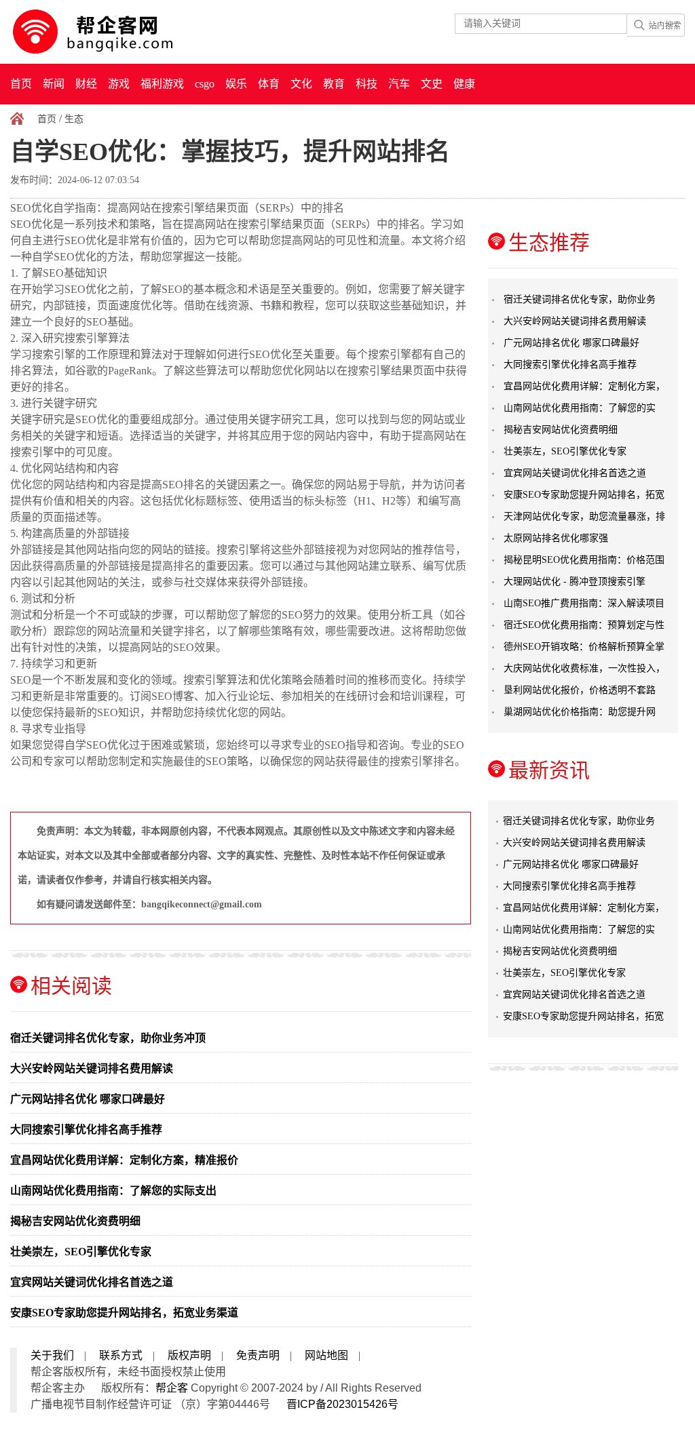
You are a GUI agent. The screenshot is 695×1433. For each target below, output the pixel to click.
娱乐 (236, 84)
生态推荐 (549, 242)
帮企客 (171, 1388)
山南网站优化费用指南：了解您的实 (580, 408)
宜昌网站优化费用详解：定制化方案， (584, 386)
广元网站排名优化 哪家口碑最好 (87, 1099)
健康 (464, 84)
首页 (21, 84)
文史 (432, 84)
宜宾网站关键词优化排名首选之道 (91, 1282)
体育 (269, 84)
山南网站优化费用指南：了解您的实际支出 (113, 1190)
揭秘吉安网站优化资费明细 (75, 1221)
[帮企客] (119, 32)
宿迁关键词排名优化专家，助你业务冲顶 (108, 1038)
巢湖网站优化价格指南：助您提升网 (580, 712)
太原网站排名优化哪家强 (556, 538)
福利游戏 (162, 84)
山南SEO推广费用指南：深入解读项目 (584, 603)
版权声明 (189, 1355)
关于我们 (52, 1355)
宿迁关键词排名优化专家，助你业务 (580, 299)
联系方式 (121, 1355)
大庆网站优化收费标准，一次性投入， (584, 668)
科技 (366, 84)
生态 (73, 119)
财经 (86, 84)
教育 (334, 84)
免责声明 (258, 1355)
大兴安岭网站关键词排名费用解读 (91, 1068)
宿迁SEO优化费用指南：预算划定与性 (584, 625)
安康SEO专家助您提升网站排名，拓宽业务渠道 (124, 1312)
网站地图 (326, 1355)
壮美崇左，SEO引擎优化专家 (80, 1251)
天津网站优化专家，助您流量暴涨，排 (584, 516)
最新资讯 (549, 770)
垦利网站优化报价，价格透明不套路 (580, 690)
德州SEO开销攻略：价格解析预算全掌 (584, 647)
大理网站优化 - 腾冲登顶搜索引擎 (574, 581)
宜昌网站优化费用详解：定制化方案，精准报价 (124, 1160)
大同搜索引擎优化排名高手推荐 (86, 1129)
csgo (204, 84)
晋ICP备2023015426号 (342, 1404)
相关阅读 (71, 986)
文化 (301, 84)
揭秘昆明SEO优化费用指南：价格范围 (584, 560)
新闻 (53, 84)
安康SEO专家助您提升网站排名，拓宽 (584, 495)
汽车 (399, 84)
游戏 (119, 84)
